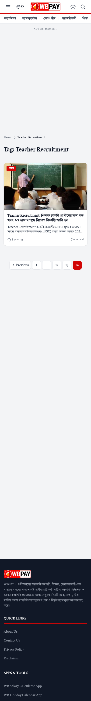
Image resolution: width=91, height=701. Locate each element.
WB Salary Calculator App (23, 686)
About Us (11, 631)
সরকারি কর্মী (69, 18)
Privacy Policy (14, 649)
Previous (22, 265)
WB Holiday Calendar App (23, 695)
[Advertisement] (45, 78)
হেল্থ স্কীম (49, 18)
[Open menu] (8, 6)
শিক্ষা (85, 18)
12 (57, 265)
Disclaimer (12, 658)
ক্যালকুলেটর (29, 18)
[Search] (82, 6)
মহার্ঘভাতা (10, 18)
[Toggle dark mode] (73, 6)
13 (67, 265)
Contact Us (12, 640)
